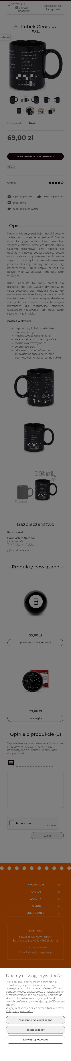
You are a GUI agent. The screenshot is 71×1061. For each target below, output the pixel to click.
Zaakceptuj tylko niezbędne (35, 1019)
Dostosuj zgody (35, 1029)
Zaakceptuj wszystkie (35, 1039)
